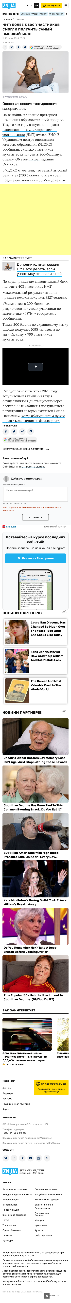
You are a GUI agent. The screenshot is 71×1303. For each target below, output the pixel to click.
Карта (5, 1109)
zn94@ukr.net (44, 1138)
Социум (39, 1215)
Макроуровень (10, 1199)
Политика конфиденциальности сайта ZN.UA (22, 1292)
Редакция (8, 1093)
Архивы (6, 1088)
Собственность (43, 1235)
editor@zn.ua (53, 1143)
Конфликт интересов (47, 1199)
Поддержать (53, 5)
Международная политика (17, 1194)
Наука (5, 1220)
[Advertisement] (35, 219)
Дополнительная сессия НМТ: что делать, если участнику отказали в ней (39, 269)
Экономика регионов (14, 1215)
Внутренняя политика (14, 1189)
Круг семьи (41, 1225)
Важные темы (10, 14)
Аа (36, 5)
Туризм (39, 1230)
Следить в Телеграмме (38, 558)
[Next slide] (66, 14)
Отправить (35, 517)
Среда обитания (11, 1230)
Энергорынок (10, 1204)
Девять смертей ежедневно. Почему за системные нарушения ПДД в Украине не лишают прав (25, 1056)
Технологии (9, 1225)
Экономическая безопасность (44, 1206)
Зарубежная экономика (48, 1194)
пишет (34, 159)
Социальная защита (46, 1189)
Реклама (7, 1098)
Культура (7, 1240)
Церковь (7, 1235)
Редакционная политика (16, 1104)
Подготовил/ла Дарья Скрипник (23, 448)
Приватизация (10, 1209)
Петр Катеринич (15, 1064)
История (39, 1220)
